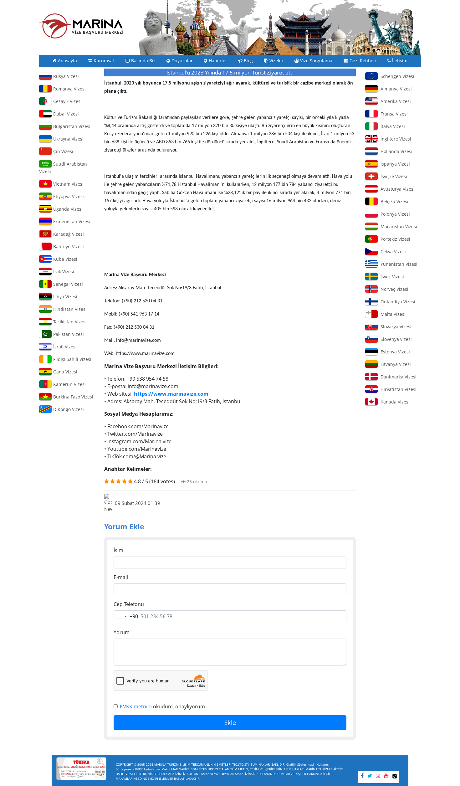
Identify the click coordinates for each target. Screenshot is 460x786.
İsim (118, 550)
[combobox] (126, 616)
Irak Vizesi (63, 272)
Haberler (217, 61)
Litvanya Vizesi (394, 364)
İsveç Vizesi (391, 277)
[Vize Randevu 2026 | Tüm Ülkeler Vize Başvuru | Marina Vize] (81, 26)
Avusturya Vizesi (396, 189)
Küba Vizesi (64, 259)
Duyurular (181, 61)
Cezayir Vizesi (67, 101)
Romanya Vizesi (69, 89)
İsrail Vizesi (64, 347)
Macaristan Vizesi (397, 226)
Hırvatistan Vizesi (397, 389)
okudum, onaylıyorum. (163, 706)
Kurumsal (103, 61)
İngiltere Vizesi (394, 139)
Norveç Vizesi (393, 289)
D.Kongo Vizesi (68, 409)
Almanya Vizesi (395, 89)
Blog (248, 61)
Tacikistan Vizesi (69, 322)
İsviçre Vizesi (392, 176)
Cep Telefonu (129, 604)
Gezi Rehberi (362, 61)
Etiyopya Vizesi (68, 196)
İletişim (399, 61)
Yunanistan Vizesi (397, 264)
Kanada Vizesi (394, 402)
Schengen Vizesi (396, 76)
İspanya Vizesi (394, 164)
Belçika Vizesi (393, 201)
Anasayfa (67, 61)
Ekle (230, 722)
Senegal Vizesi (67, 284)
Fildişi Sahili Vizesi (71, 359)
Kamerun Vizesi (69, 384)
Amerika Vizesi (394, 101)
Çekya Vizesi (392, 251)
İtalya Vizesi (391, 126)
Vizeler (276, 61)
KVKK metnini (136, 706)
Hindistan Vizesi (69, 309)
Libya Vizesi (64, 297)
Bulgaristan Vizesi (71, 126)
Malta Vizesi (392, 314)
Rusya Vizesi (65, 76)
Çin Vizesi (62, 151)
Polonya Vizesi (394, 214)
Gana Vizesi (64, 372)
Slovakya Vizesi (394, 327)
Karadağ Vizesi (68, 234)
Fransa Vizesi (393, 114)
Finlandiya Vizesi (396, 302)
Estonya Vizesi (394, 352)
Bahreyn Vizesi (68, 246)
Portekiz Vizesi (394, 239)
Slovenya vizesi (395, 339)
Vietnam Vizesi (68, 184)
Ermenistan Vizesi (71, 221)
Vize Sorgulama (315, 61)
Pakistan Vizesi (68, 334)
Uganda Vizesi (67, 209)
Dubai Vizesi (65, 114)
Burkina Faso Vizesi (72, 397)
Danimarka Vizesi (397, 377)
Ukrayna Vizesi (68, 139)
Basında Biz (143, 61)
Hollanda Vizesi (395, 151)
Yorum (122, 632)
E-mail (121, 577)
